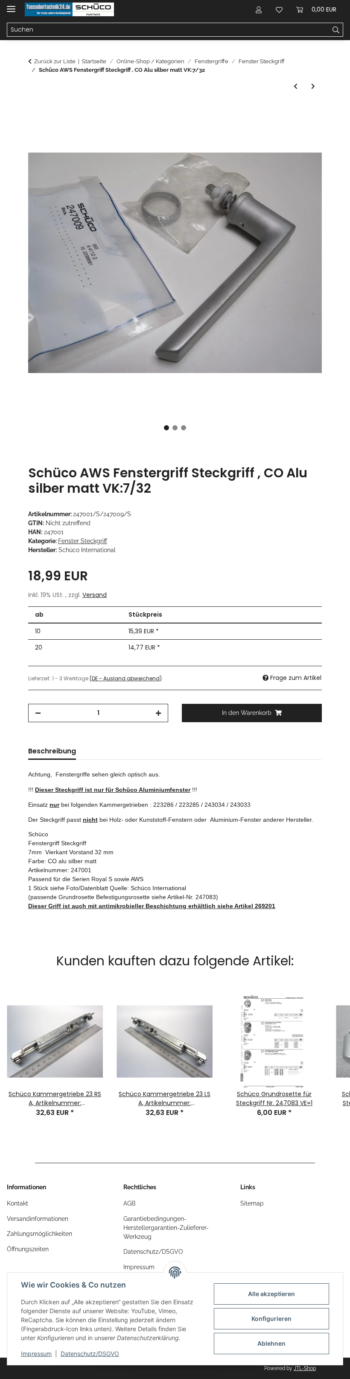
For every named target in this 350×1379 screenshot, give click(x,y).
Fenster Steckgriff (82, 541)
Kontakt (17, 1203)
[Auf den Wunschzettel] (304, 132)
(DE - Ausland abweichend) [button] (126, 678)
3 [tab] (183, 427)
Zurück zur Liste (55, 61)
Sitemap (252, 1203)
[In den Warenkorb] (35, 111)
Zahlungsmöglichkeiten (39, 1233)
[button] (258, 9)
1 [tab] (166, 427)
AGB (129, 1203)
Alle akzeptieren (271, 1293)
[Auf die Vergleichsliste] (281, 132)
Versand (94, 595)
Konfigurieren (271, 1318)
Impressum (36, 1353)
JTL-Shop (305, 1368)
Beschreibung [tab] (52, 751)
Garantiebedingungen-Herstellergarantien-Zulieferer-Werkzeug (166, 1227)
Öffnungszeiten (28, 1249)
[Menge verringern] (38, 713)
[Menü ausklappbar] (11, 5)
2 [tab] (175, 427)
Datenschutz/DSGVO (90, 1353)
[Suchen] (336, 30)
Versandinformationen (37, 1218)
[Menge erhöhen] (158, 713)
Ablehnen (271, 1343)
